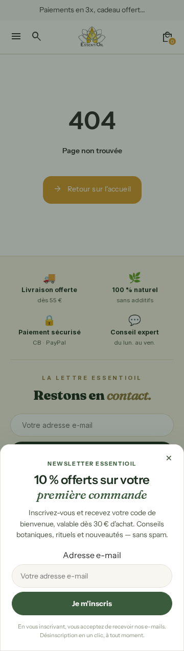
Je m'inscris (92, 603)
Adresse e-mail (92, 555)
